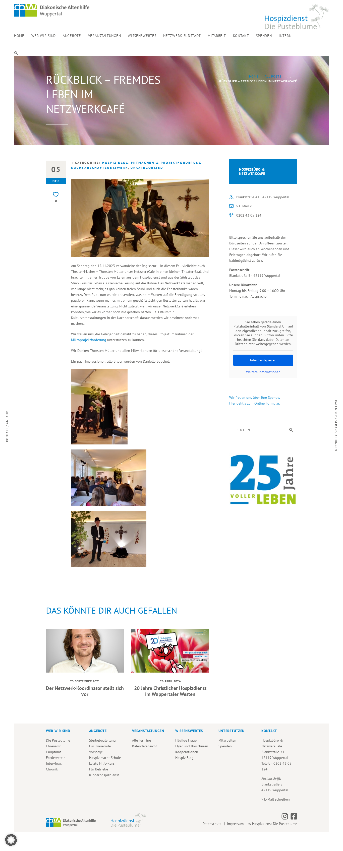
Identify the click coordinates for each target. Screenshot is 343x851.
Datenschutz (212, 823)
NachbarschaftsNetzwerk (99, 168)
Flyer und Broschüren (191, 746)
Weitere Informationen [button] (263, 372)
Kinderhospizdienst (104, 775)
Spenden (225, 746)
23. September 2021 (85, 681)
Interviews (54, 763)
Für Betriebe (98, 769)
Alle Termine (141, 740)
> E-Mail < (244, 206)
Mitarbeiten (227, 740)
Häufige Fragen (187, 740)
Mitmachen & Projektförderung (166, 163)
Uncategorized (147, 168)
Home (254, 76)
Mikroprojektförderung (88, 340)
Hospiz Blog (115, 163)
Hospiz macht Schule (105, 757)
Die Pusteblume (58, 740)
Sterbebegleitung (102, 740)
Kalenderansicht (144, 746)
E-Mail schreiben (277, 799)
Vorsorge (96, 752)
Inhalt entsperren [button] (263, 360)
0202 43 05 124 (248, 215)
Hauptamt (53, 752)
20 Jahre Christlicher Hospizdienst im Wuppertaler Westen (170, 691)
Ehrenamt (53, 746)
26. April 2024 (170, 681)
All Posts (273, 76)
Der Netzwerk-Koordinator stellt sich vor (85, 691)
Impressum (235, 823)
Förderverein (56, 757)
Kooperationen (186, 752)
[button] (11, 840)
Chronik (52, 769)
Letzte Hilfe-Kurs (102, 763)
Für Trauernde (100, 746)
